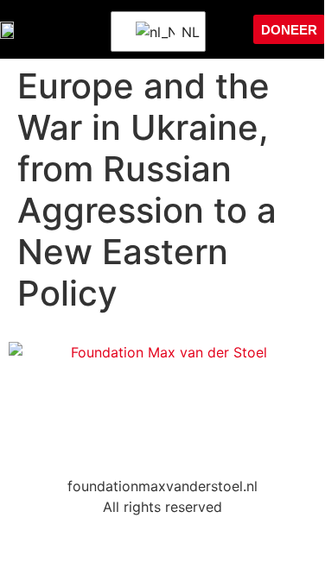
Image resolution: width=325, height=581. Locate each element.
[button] (224, 29)
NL (182, 32)
